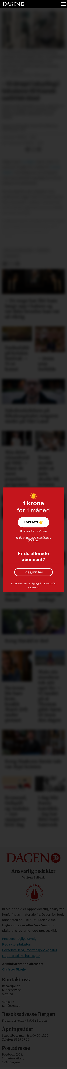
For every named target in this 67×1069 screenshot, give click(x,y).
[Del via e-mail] (38, 149)
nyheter (43, 250)
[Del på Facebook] (27, 149)
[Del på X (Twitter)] (33, 149)
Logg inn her (33, 572)
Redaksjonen (11, 986)
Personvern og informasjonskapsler (29, 950)
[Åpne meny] (63, 4)
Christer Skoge (14, 969)
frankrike (11, 256)
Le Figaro (29, 162)
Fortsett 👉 (33, 522)
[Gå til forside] (13, 4)
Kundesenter (11, 1006)
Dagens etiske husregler (21, 956)
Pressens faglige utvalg (19, 939)
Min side (8, 1002)
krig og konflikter (18, 250)
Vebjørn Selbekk (33, 877)
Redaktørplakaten (16, 944)
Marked (7, 994)
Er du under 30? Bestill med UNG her (33, 539)
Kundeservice (11, 990)
